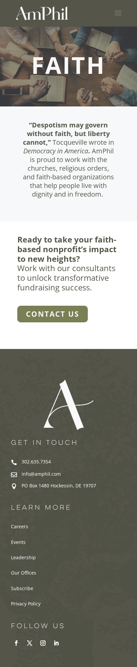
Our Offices (23, 573)
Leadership (23, 557)
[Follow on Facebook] (16, 643)
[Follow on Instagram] (43, 643)
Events (18, 542)
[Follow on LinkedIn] (56, 643)
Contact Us (52, 314)
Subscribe (22, 588)
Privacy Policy (26, 603)
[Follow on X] (29, 643)
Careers (19, 526)
